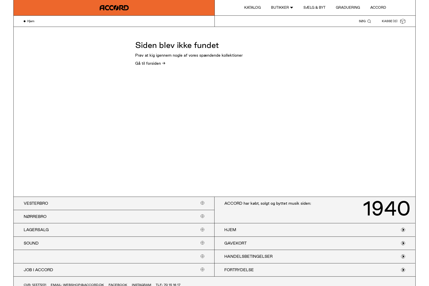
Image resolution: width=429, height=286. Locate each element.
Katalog (252, 7)
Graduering (348, 7)
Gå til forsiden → (150, 63)
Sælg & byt (314, 7)
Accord (378, 7)
